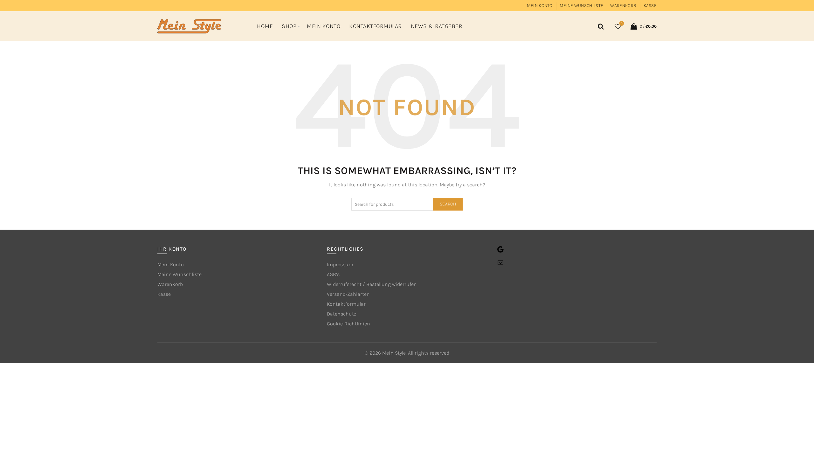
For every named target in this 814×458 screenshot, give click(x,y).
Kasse (650, 5)
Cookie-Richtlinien (348, 324)
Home (265, 26)
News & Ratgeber (437, 26)
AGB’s (333, 274)
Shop (289, 26)
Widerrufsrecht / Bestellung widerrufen (372, 284)
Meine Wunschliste (581, 5)
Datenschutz (341, 314)
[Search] (600, 26)
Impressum (340, 264)
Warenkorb (623, 5)
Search (448, 204)
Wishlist (622, 23)
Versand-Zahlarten (348, 294)
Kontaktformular (375, 26)
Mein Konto (540, 5)
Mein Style (394, 353)
